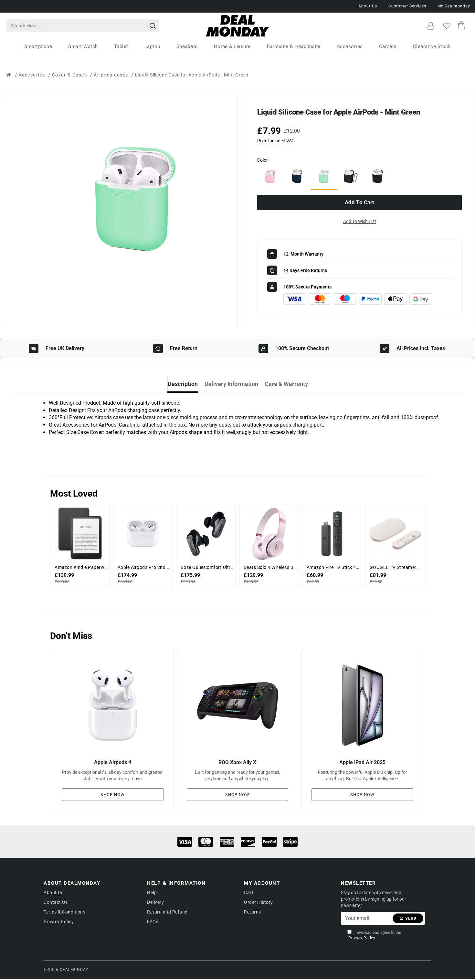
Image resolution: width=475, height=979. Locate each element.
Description (183, 383)
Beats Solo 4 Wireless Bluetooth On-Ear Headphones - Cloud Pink (270, 567)
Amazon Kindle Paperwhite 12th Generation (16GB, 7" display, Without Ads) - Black (81, 567)
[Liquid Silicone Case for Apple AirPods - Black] (377, 176)
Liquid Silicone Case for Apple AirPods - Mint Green (192, 74)
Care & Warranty (286, 383)
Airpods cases (111, 74)
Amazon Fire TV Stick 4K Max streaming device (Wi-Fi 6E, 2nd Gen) (333, 567)
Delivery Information (231, 383)
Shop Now (112, 794)
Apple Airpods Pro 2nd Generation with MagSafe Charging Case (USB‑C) (144, 567)
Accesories (32, 74)
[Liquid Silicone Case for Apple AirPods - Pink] (270, 176)
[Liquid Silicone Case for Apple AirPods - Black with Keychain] (351, 176)
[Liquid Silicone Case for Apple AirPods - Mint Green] (324, 176)
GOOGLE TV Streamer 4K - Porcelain (396, 567)
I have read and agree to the (374, 935)
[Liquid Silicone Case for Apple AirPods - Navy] (297, 176)
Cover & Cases (69, 74)
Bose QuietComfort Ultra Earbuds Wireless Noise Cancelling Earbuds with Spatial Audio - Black (207, 567)
